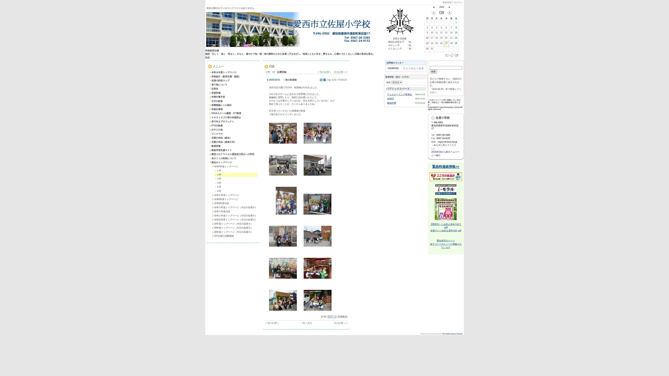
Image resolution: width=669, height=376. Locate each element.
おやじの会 (217, 129)
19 (441, 38)
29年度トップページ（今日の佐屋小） (233, 227)
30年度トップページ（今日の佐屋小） (233, 223)
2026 (441, 7)
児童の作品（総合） (222, 137)
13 (446, 32)
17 (432, 38)
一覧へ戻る (306, 323)
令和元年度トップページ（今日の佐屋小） (235, 219)
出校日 (390, 98)
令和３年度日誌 (222, 211)
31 (451, 22)
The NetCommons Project (452, 334)
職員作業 (391, 103)
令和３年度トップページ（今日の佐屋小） (235, 207)
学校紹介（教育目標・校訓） (226, 76)
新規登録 (447, 2)
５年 (219, 187)
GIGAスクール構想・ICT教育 (226, 113)
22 (456, 38)
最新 (388, 82)
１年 (219, 170)
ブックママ (217, 133)
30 (446, 22)
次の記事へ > (340, 72)
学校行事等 (217, 109)
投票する (332, 317)
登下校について (219, 84)
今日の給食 (217, 101)
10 (432, 32)
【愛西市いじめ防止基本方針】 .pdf (446, 226)
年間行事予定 (218, 97)
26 (427, 22)
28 (436, 22)
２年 (219, 174)
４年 (219, 183)
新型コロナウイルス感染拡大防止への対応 (233, 154)
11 (437, 32)
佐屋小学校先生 (339, 80)
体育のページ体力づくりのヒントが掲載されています (446, 244)
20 (446, 38)
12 (441, 32)
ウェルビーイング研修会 (399, 94)
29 (441, 22)
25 (436, 43)
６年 (219, 191)
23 (427, 43)
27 (432, 22)
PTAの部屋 (217, 125)
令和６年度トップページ (226, 195)
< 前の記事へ (324, 72)
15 (456, 32)
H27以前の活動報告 (224, 236)
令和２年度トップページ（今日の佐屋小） (235, 215)
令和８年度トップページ (224, 72)
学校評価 (216, 93)
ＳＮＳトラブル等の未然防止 (226, 117)
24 (432, 43)
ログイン (458, 2)
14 (451, 32)
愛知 (439, 240)
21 (451, 38)
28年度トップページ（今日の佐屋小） (233, 232)
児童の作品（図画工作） (224, 142)
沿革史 (215, 88)
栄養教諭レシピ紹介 (222, 105)
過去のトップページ (222, 162)
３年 (219, 178)
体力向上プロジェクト (223, 121)
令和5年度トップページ (226, 199)
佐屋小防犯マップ (221, 80)
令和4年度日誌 (221, 203)
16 (427, 38)
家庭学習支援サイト (222, 150)
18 (436, 38)
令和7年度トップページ (226, 166)
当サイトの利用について (224, 158)
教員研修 (216, 146)
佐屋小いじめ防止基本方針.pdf (445, 230)
